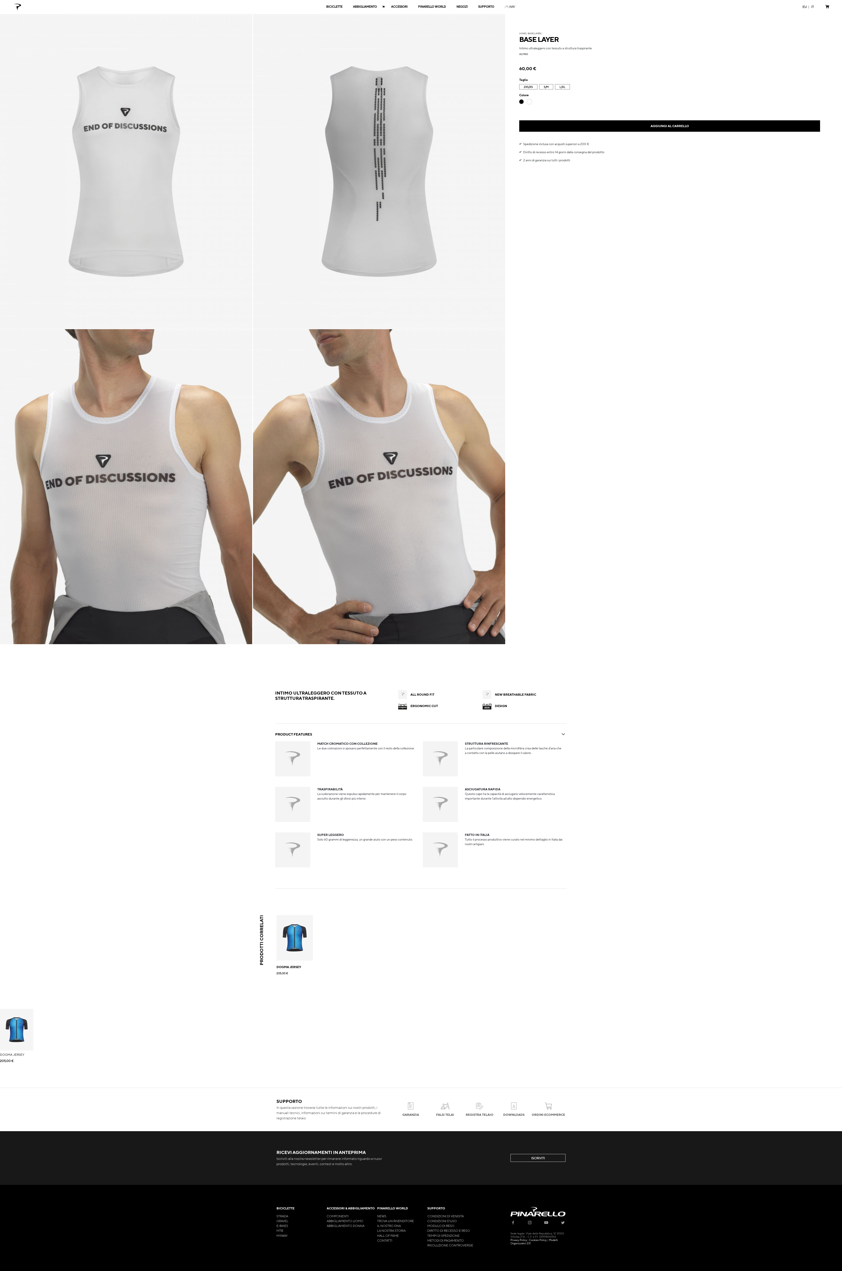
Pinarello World (392, 1208)
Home (522, 33)
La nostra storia (391, 1230)
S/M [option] (546, 87)
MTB (280, 1230)
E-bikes (282, 1226)
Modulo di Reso (440, 1226)
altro (523, 54)
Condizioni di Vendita (445, 1216)
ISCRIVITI (538, 1158)
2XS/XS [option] (528, 87)
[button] (805, 6)
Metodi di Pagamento (445, 1240)
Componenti (338, 1216)
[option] (521, 102)
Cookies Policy (538, 1240)
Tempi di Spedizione (443, 1235)
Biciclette (285, 1208)
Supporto (436, 1208)
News (381, 1216)
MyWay (282, 1235)
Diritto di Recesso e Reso (448, 1230)
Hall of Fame (388, 1235)
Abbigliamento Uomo (345, 1221)
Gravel (282, 1221)
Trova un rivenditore (395, 1221)
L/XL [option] (562, 87)
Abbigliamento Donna (345, 1226)
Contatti (384, 1240)
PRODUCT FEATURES (293, 734)
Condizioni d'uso (442, 1221)
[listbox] (669, 87)
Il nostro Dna (389, 1226)
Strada (282, 1216)
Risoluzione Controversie (450, 1245)
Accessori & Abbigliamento (351, 1208)
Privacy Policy (518, 1240)
